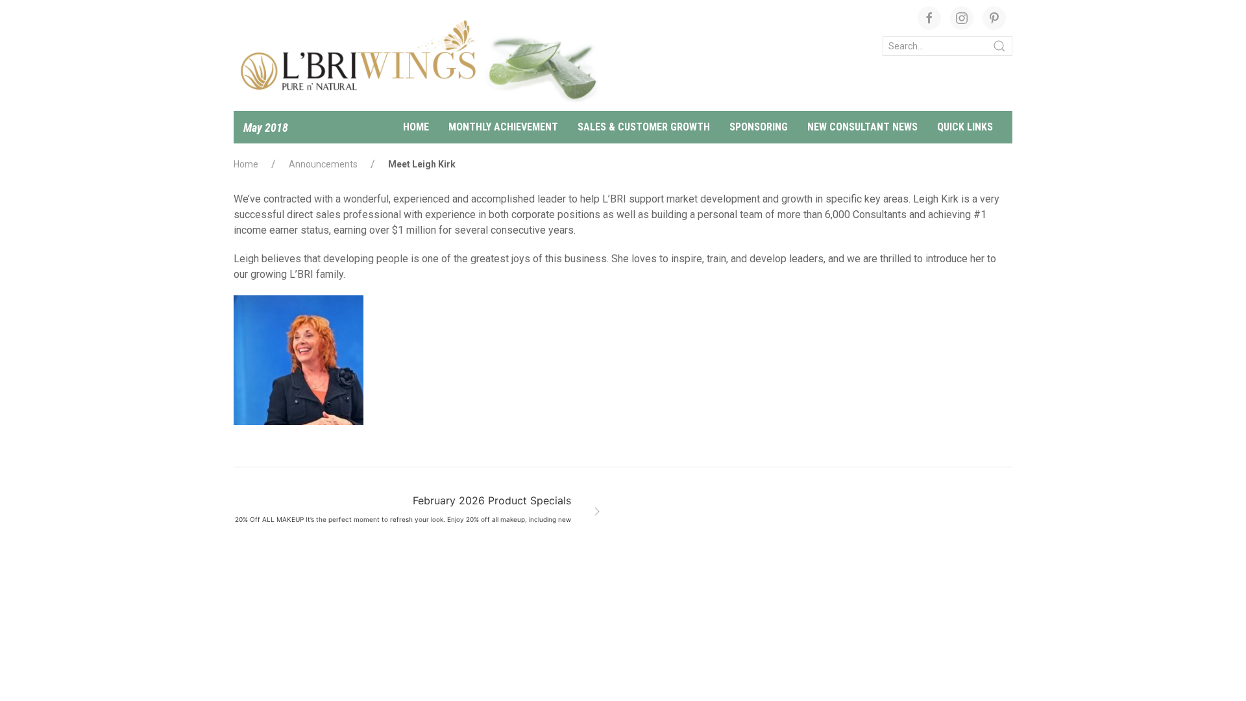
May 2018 (265, 127)
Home (416, 127)
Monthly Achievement (503, 127)
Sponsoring (758, 127)
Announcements (323, 164)
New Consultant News (862, 127)
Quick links (965, 127)
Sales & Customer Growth (644, 127)
